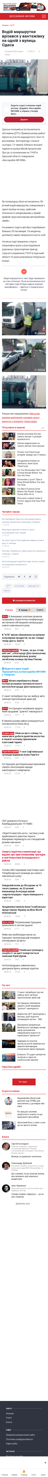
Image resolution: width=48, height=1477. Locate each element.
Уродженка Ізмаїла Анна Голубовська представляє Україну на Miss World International (24, 909)
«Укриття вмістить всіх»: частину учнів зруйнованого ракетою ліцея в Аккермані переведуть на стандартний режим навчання (23, 838)
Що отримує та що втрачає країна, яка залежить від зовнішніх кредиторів (27, 1176)
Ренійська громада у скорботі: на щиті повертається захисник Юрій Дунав (22, 953)
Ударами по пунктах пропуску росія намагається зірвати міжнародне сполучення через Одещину (31, 1045)
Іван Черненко (18, 1185)
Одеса (6, 590)
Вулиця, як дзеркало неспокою (26, 1156)
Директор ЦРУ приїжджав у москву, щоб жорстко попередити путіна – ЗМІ (31, 1017)
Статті (9, 1418)
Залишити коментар (25, 601)
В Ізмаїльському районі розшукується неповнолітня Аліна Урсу (23, 722)
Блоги (9, 1422)
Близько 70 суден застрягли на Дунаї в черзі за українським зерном (31, 1057)
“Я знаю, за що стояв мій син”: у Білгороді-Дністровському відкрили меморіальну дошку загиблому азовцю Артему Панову (24, 655)
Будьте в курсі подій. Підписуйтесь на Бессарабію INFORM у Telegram (23, 671)
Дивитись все (23, 1203)
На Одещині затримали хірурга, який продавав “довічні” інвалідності (22, 710)
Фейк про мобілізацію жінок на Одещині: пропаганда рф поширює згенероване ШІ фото (21, 937)
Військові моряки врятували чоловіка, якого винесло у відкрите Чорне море (21, 417)
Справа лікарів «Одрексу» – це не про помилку (27, 1195)
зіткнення (19, 586)
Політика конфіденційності (19, 1439)
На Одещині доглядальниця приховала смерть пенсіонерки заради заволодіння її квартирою (23, 767)
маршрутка (33, 586)
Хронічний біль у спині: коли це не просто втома (31, 1123)
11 (24, 916)
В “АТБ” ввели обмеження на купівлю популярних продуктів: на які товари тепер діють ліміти (23, 637)
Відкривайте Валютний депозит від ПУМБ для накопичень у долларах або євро (31, 1102)
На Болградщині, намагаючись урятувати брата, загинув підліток (20, 967)
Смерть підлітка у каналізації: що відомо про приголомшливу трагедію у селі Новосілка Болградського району (23, 856)
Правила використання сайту (20, 1435)
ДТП (8, 586)
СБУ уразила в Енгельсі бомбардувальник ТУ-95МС (17, 822)
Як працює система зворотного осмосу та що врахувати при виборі (30, 1114)
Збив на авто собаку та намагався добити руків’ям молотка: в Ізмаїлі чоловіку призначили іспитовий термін (23, 738)
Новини (10, 1413)
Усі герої (23, 1082)
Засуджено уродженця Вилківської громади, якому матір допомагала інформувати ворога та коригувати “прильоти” (31, 1030)
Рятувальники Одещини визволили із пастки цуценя (21, 924)
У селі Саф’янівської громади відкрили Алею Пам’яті (22, 753)
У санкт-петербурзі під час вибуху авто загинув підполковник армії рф (23, 698)
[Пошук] (39, 16)
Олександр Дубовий (21, 1163)
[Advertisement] (24, 181)
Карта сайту (11, 1443)
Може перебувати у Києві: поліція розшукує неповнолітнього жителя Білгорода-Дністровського (22, 683)
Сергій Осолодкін (20, 1144)
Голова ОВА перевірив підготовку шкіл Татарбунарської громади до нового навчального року (23, 873)
